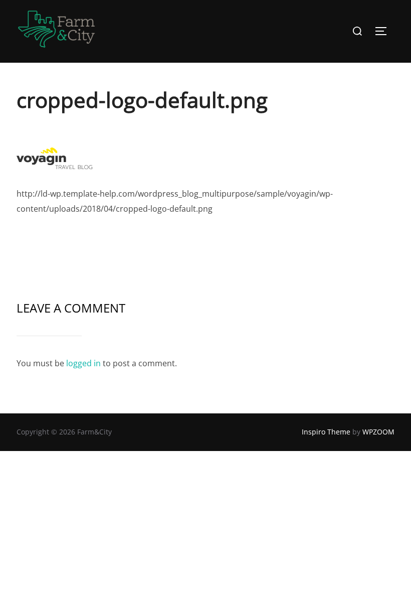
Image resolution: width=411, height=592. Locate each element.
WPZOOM (378, 431)
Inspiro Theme (326, 431)
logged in (83, 363)
